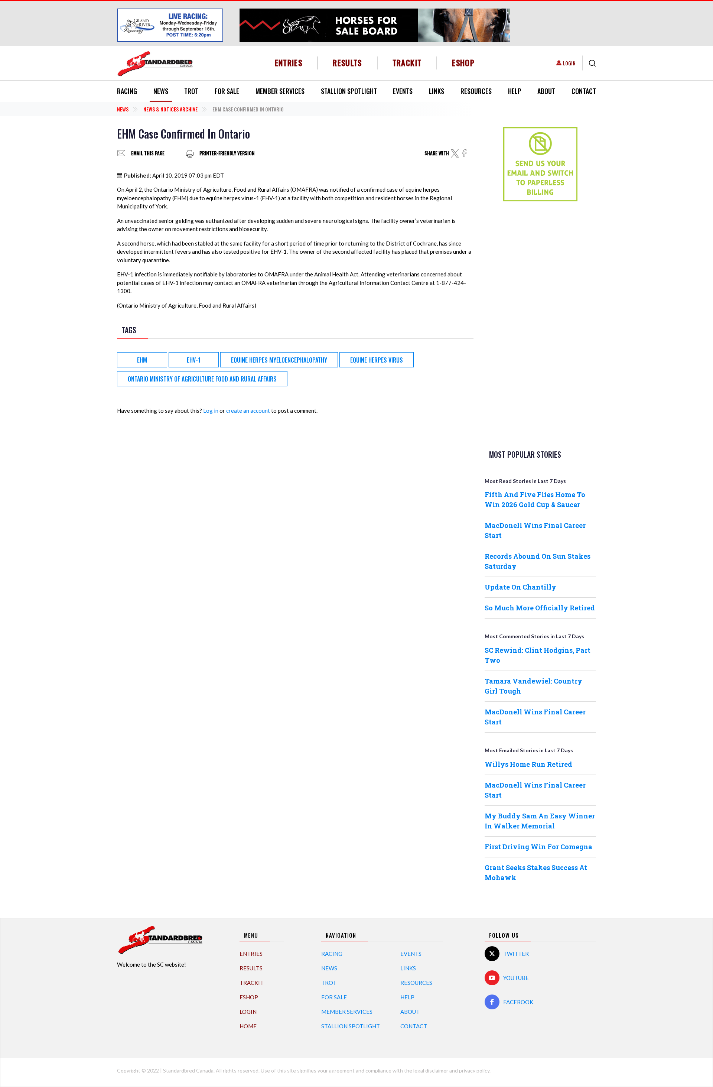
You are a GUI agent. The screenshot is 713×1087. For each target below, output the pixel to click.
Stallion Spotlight (349, 91)
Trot (191, 91)
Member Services (280, 91)
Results (347, 62)
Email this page (148, 153)
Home (248, 1026)
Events (403, 91)
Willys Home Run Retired (528, 764)
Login (569, 63)
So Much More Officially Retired (540, 607)
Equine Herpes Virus (376, 360)
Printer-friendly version (227, 153)
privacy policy (474, 1070)
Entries (289, 62)
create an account (248, 410)
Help (514, 91)
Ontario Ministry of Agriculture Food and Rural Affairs (202, 378)
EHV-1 (194, 360)
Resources (476, 91)
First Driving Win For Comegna (538, 846)
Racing (127, 91)
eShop (463, 62)
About (546, 91)
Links (436, 91)
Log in (210, 410)
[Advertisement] (540, 323)
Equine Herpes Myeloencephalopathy (279, 360)
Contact (584, 91)
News (160, 91)
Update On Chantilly (520, 587)
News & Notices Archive (170, 109)
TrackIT (407, 62)
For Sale (227, 91)
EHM (142, 360)
